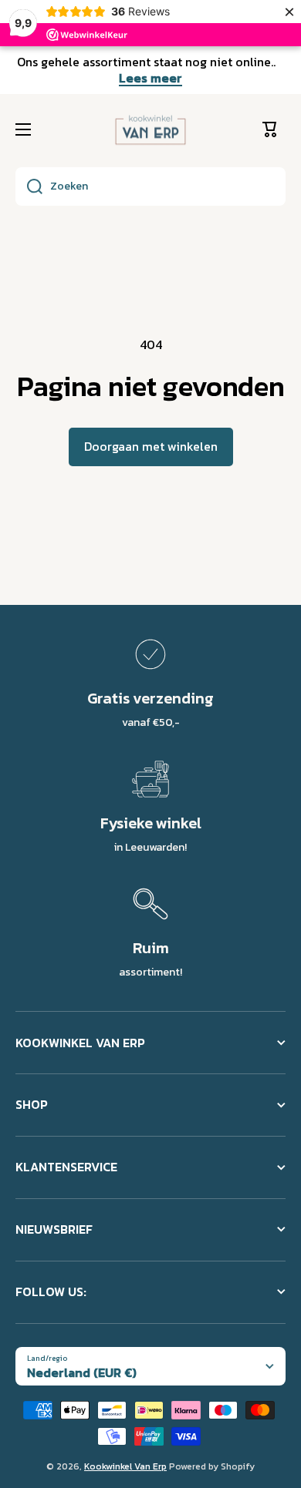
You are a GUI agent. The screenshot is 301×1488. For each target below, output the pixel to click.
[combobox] (150, 186)
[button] (274, 129)
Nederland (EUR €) (82, 1372)
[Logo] (150, 130)
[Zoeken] (28, 186)
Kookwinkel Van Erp (125, 1466)
